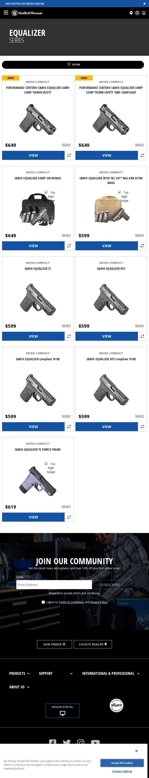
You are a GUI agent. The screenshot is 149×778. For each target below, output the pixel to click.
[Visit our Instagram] (81, 742)
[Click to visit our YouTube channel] (95, 742)
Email (19, 577)
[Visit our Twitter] (67, 742)
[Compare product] (69, 155)
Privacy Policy (98, 602)
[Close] (136, 751)
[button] (143, 13)
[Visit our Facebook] (52, 742)
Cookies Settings (122, 771)
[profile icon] (137, 13)
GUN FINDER (52, 644)
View (33, 155)
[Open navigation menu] (6, 13)
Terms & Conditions (71, 602)
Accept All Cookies (122, 763)
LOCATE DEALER (91, 644)
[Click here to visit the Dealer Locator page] (131, 13)
